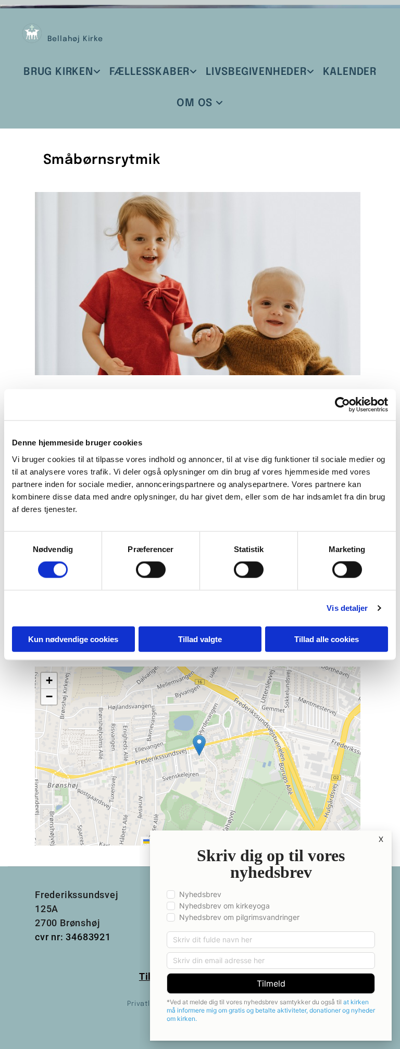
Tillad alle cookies (326, 638)
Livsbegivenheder (256, 72)
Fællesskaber (149, 72)
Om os (196, 103)
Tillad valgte (200, 638)
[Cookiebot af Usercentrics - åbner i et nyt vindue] (342, 405)
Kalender (350, 72)
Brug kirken (58, 72)
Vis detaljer (347, 608)
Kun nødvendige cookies (73, 638)
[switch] (151, 569)
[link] (62, 72)
